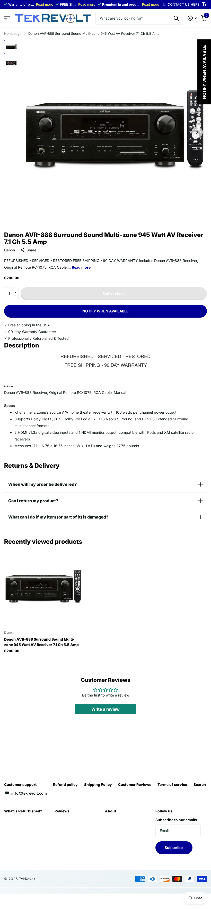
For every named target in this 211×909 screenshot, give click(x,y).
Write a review (105, 709)
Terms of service (172, 784)
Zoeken (176, 18)
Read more (44, 4)
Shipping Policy (98, 784)
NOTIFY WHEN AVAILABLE (105, 311)
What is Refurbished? (23, 811)
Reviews (62, 811)
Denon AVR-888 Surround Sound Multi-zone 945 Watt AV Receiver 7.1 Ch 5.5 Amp (41, 642)
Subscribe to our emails (176, 820)
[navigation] (11, 47)
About (110, 811)
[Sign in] (192, 18)
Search (200, 784)
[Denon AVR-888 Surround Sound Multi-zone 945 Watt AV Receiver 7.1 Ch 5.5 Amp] (43, 587)
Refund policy (65, 784)
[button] (16, 289)
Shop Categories (7, 18)
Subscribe (174, 847)
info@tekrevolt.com (29, 793)
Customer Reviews (134, 784)
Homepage (13, 33)
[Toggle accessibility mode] (204, 4)
